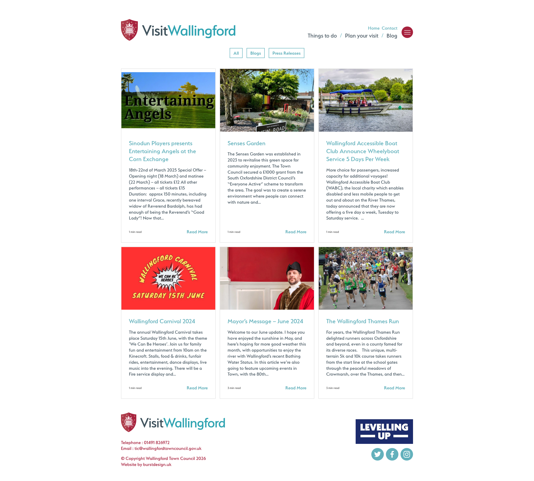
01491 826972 (157, 442)
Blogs (257, 53)
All (238, 53)
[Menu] (407, 32)
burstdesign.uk (157, 464)
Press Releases (286, 53)
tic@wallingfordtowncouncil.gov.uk (168, 448)
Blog (392, 35)
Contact (389, 28)
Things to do (322, 35)
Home (374, 28)
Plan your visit (361, 35)
